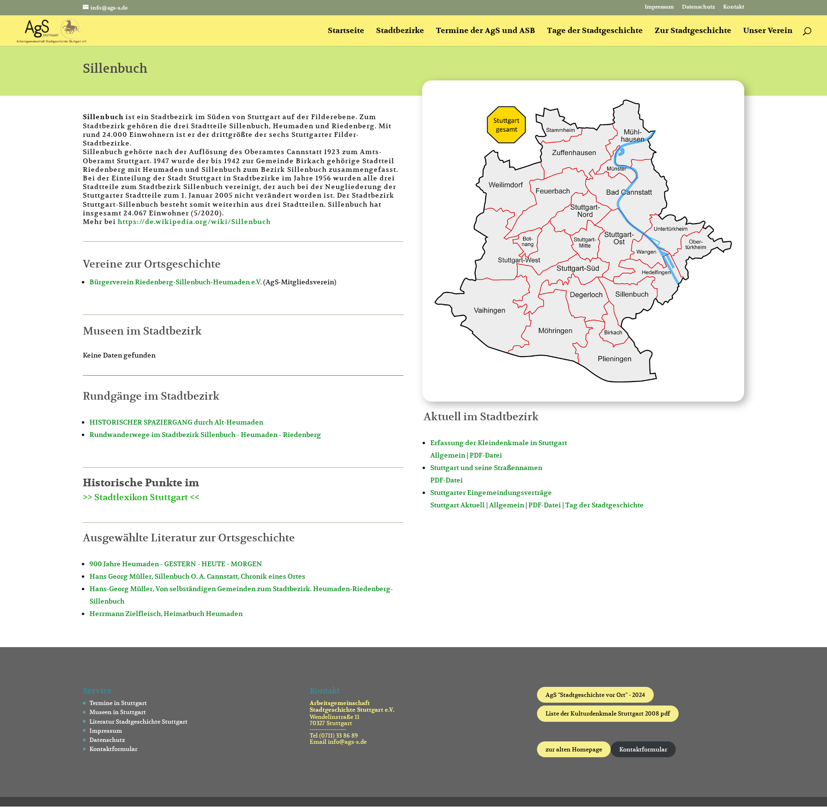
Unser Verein (768, 31)
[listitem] (510, 190)
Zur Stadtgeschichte (693, 31)
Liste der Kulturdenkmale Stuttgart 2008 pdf (608, 713)
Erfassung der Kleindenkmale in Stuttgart (498, 442)
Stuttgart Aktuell (457, 505)
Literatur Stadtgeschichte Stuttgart (138, 721)
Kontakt (733, 7)
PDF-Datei (485, 455)
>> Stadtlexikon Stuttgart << (141, 497)
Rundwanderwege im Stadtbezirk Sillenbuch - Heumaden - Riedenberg (205, 434)
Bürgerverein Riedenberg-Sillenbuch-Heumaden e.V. (175, 282)
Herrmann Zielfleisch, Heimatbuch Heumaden (166, 613)
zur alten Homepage (574, 749)
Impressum (659, 7)
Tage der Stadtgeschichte (595, 31)
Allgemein (447, 455)
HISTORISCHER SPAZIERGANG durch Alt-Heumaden (176, 422)
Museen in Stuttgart (117, 712)
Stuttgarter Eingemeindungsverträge (491, 492)
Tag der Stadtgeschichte (604, 505)
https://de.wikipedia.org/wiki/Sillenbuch (194, 221)
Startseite (346, 31)
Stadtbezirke (400, 31)
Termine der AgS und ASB (485, 31)
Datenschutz (698, 7)
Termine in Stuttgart (118, 702)
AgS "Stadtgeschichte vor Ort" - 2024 (595, 694)
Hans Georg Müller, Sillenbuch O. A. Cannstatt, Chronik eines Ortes (197, 576)
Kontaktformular (113, 748)
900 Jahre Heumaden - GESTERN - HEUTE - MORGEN (175, 564)
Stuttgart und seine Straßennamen (486, 467)
